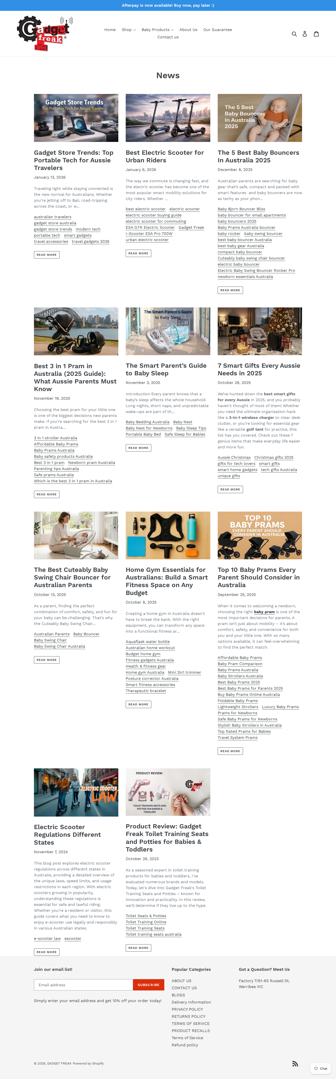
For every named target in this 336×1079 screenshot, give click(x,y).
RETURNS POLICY (188, 1016)
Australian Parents (52, 634)
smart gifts (269, 463)
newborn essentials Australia (245, 276)
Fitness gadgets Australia (150, 660)
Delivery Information (191, 1002)
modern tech (88, 229)
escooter (72, 938)
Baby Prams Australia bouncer (246, 227)
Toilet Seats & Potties (146, 915)
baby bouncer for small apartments (252, 215)
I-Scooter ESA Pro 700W (149, 233)
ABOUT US (181, 980)
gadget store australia (55, 223)
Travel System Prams (238, 737)
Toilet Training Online (146, 922)
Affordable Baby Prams (56, 444)
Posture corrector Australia (152, 678)
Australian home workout (150, 647)
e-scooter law (47, 938)
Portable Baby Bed (143, 434)
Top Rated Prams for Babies (244, 731)
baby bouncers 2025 (237, 221)
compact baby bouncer (240, 252)
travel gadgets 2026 (90, 241)
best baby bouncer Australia (245, 239)
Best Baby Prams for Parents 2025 (250, 688)
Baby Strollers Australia (240, 676)
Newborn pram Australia (91, 462)
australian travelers (52, 216)
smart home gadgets (237, 469)
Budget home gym (143, 654)
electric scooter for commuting (156, 221)
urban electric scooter (147, 239)
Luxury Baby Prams (280, 706)
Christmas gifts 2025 (273, 457)
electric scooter (184, 209)
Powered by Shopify (88, 1063)
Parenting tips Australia (56, 468)
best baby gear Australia (241, 245)
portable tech (47, 235)
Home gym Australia (145, 672)
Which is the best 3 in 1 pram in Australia (73, 481)
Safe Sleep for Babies (185, 434)
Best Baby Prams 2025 (239, 682)
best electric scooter (146, 209)
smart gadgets (78, 235)
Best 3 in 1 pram (49, 462)
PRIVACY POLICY (187, 1009)
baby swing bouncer (263, 233)
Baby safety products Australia (63, 456)
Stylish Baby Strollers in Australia (250, 725)
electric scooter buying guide (154, 215)
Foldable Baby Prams (238, 700)
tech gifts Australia (279, 469)
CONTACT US (184, 988)
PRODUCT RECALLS (191, 1030)
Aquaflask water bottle (148, 641)
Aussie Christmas (234, 457)
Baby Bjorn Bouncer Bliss (241, 209)
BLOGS (178, 995)
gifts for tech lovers (236, 463)
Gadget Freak (191, 227)
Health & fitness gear (146, 666)
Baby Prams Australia (54, 450)
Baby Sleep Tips (191, 428)
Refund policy (185, 1045)
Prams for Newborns (237, 713)
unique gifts (229, 475)
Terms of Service (187, 1037)
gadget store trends (53, 229)
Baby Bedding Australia (147, 422)
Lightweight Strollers (238, 706)
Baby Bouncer (86, 634)
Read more (47, 255)
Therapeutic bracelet (146, 690)
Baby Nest (182, 422)
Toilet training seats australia (154, 934)
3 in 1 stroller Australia (55, 438)
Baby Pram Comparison (240, 663)
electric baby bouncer (239, 264)
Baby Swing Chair (50, 640)
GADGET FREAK (59, 1063)
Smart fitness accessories (150, 684)
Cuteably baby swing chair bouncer (251, 258)
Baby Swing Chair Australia (59, 646)
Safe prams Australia (54, 474)
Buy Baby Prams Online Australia (249, 694)
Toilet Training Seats (145, 928)
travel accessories (51, 241)
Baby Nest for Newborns (149, 428)
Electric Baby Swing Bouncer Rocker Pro (256, 270)
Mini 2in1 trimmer (184, 672)
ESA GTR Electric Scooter (150, 227)
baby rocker (229, 233)
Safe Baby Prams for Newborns (247, 719)
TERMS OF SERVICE (191, 1023)
